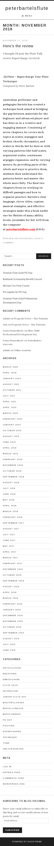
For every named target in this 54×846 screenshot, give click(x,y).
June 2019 (9, 442)
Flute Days (10, 685)
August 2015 (11, 638)
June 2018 (9, 494)
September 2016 (13, 581)
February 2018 (12, 517)
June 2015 (9, 650)
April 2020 (10, 407)
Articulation (12, 668)
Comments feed (13, 778)
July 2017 (9, 534)
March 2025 (10, 367)
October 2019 (12, 430)
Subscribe (12, 830)
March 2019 (10, 454)
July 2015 (9, 644)
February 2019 (12, 459)
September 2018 (13, 477)
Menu (28, 16)
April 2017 (10, 552)
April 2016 (10, 592)
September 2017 (13, 523)
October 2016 (12, 575)
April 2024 (10, 373)
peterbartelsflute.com (20, 229)
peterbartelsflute (27, 8)
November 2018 (13, 465)
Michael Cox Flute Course (16, 286)
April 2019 (10, 448)
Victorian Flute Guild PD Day (17, 273)
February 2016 (12, 604)
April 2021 (10, 402)
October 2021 (12, 390)
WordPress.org (14, 784)
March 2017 (10, 558)
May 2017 (9, 546)
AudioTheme (35, 842)
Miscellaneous (13, 708)
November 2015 (13, 621)
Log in (7, 767)
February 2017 (12, 563)
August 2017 (11, 529)
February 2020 (12, 419)
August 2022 (11, 384)
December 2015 (13, 615)
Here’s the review (18, 46)
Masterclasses (13, 703)
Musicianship (12, 714)
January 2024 (12, 378)
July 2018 (9, 488)
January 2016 (12, 610)
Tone (6, 743)
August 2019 (11, 436)
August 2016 (11, 586)
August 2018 (11, 482)
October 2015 (12, 627)
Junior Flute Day (15, 697)
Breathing (10, 674)
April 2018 (10, 506)
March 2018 (10, 511)
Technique (10, 737)
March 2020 (10, 413)
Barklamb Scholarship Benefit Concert (22, 279)
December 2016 (13, 569)
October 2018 (12, 471)
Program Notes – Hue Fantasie (31, 318)
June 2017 (9, 540)
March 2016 (10, 598)
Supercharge (12, 731)
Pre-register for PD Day (15, 292)
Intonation (10, 691)
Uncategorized (23, 238)
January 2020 (12, 425)
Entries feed (12, 772)
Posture (9, 726)
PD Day (7, 720)
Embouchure (11, 679)
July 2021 (9, 396)
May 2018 (9, 500)
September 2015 (13, 633)
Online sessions (22, 350)
